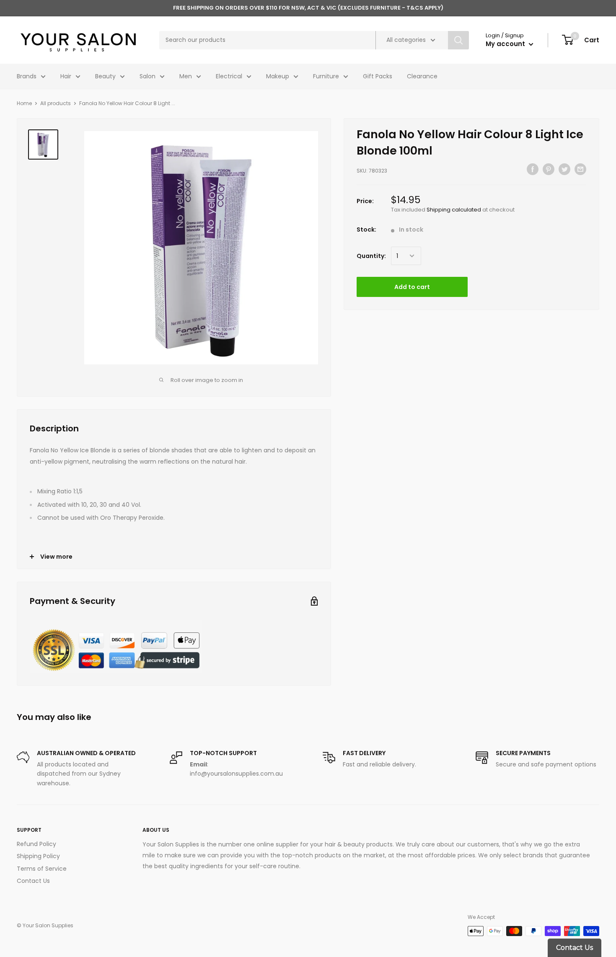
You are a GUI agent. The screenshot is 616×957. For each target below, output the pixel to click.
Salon (147, 76)
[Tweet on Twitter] (564, 169)
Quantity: (371, 256)
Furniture (326, 76)
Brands (26, 76)
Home (24, 103)
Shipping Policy (38, 856)
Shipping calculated (454, 209)
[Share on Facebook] (532, 169)
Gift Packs (377, 76)
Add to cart (412, 287)
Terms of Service (42, 868)
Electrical (229, 76)
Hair (65, 76)
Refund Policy (36, 844)
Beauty (105, 76)
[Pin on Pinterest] (548, 169)
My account (506, 43)
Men (185, 76)
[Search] (458, 40)
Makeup (277, 76)
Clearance (422, 76)
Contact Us (33, 881)
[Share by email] (580, 169)
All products (55, 103)
